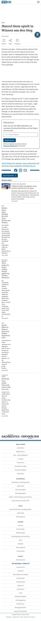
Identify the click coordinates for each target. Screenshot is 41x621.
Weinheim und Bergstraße (20, 482)
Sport (20, 506)
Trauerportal (20, 582)
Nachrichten (20, 479)
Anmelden (20, 448)
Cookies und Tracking (29, 617)
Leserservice (20, 567)
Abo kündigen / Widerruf (20, 563)
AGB (21, 617)
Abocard (20, 571)
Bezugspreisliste (20, 607)
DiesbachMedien (20, 596)
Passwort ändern (20, 470)
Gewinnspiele (20, 547)
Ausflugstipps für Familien (20, 536)
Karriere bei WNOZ (20, 611)
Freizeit (20, 522)
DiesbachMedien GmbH (20, 614)
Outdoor (20, 544)
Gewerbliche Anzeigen (20, 574)
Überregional (20, 517)
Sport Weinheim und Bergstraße (20, 509)
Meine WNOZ (20, 444)
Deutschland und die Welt (20, 501)
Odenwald (20, 486)
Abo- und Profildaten (20, 455)
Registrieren (20, 451)
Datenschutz (16, 617)
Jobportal (20, 585)
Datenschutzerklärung (10, 146)
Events (20, 525)
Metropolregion (20, 493)
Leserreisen (21, 551)
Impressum (9, 617)
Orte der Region (20, 490)
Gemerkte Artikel (20, 466)
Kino (20, 540)
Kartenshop (20, 529)
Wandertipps (20, 533)
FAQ (20, 593)
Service (20, 556)
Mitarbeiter (20, 604)
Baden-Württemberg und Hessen (20, 497)
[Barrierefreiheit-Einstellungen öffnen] (37, 34)
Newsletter (20, 462)
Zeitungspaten (21, 600)
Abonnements (20, 560)
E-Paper (20, 459)
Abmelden (20, 473)
